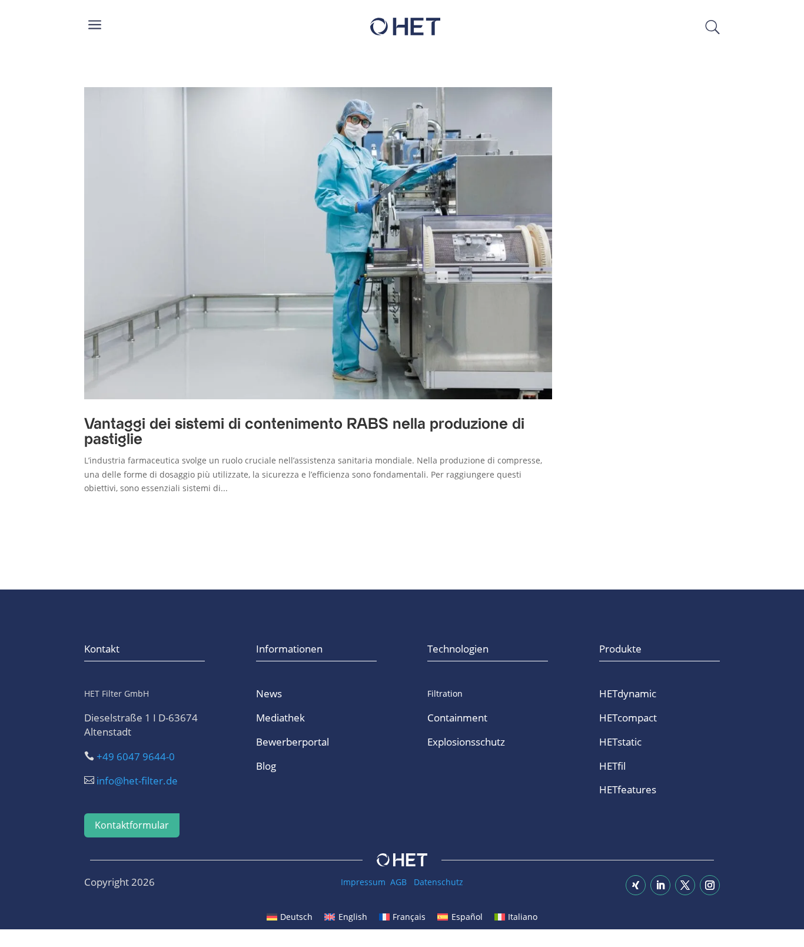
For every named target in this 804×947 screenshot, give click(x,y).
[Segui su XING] (636, 885)
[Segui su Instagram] (710, 885)
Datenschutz (438, 882)
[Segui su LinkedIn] (660, 885)
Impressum (363, 882)
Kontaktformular (132, 825)
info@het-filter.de (137, 780)
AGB (398, 882)
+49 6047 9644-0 (136, 756)
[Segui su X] (685, 885)
